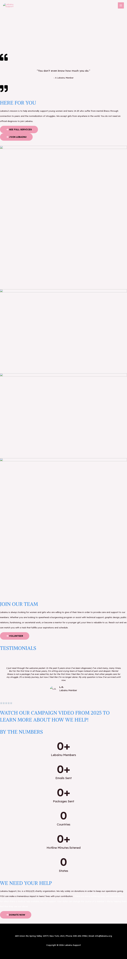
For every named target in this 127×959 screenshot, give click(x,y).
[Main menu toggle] (121, 5)
